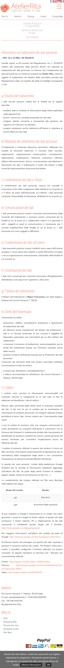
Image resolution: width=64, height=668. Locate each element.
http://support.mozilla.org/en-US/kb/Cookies (29, 561)
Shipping (30, 16)
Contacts (43, 16)
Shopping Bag (57, 16)
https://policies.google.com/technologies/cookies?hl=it (35, 537)
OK (48, 665)
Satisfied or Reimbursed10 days (32, 31)
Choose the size (10, 625)
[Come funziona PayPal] (32, 643)
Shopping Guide (10, 629)
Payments (17, 16)
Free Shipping (32, 37)
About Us (4, 16)
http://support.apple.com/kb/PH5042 (25, 572)
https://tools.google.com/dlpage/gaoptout (20, 528)
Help (5, 618)
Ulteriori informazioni (31, 665)
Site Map (7, 632)
